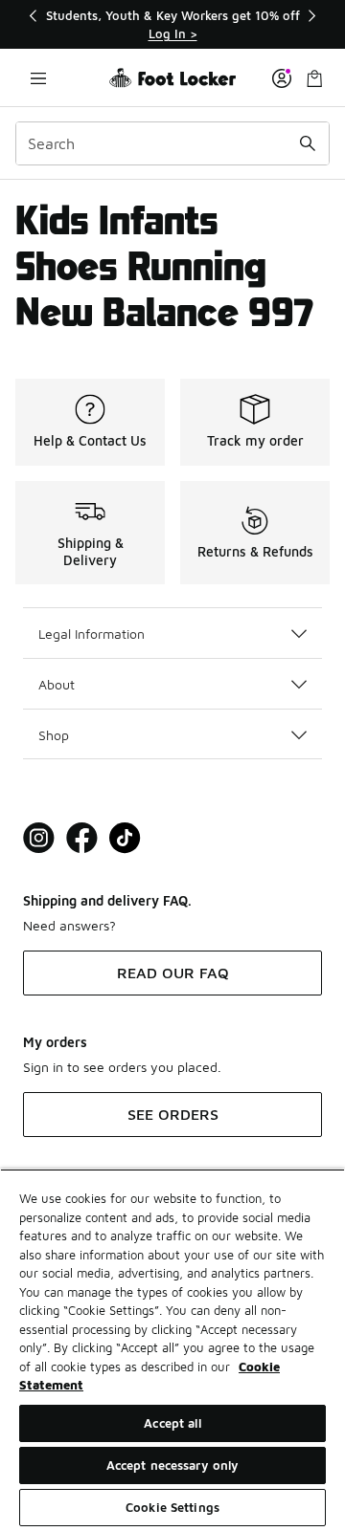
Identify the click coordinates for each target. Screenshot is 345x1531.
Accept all (172, 1423)
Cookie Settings (172, 1507)
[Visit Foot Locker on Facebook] (82, 838)
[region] (172, 24)
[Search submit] (308, 143)
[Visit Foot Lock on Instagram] (39, 838)
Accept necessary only (173, 1465)
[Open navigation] (38, 78)
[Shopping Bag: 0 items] (314, 78)
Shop (53, 735)
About (56, 684)
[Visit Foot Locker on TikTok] (125, 838)
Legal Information (91, 633)
